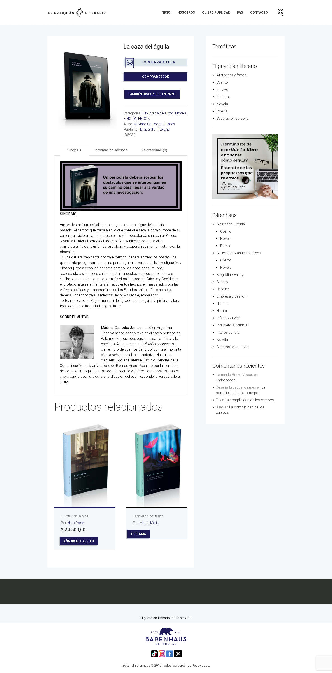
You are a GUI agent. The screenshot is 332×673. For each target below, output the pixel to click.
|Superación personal (232, 118)
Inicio (165, 12)
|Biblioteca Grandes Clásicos (238, 253)
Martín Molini (149, 523)
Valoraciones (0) (154, 150)
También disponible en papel (152, 94)
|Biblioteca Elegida (230, 224)
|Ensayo (222, 89)
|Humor (221, 311)
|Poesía (222, 111)
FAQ (240, 12)
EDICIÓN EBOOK (137, 118)
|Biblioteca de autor (157, 113)
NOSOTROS (186, 12)
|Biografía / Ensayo (231, 274)
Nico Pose (75, 523)
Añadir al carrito (78, 541)
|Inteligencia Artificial (232, 325)
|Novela (181, 113)
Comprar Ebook (155, 77)
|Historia (222, 303)
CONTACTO (259, 12)
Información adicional (111, 150)
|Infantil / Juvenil (228, 318)
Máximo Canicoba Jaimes (154, 124)
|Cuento (222, 82)
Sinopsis (74, 150)
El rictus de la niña (74, 516)
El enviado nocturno (148, 516)
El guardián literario (155, 129)
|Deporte (222, 289)
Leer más (138, 534)
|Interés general (228, 332)
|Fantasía (223, 97)
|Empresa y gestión (231, 296)
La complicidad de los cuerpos (249, 400)
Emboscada (225, 380)
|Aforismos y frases (231, 75)
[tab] (74, 150)
